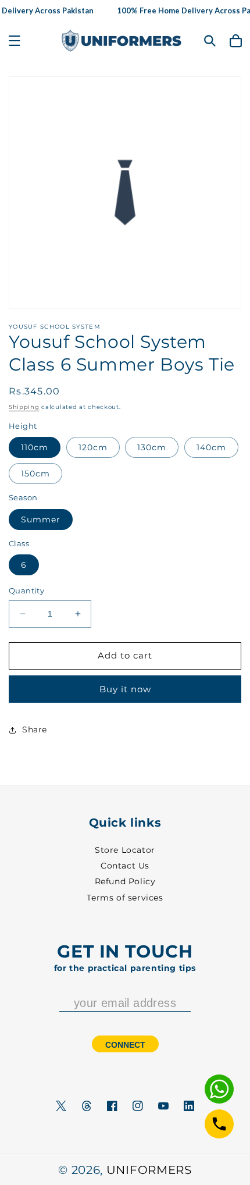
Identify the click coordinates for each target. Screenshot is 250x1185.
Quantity (26, 590)
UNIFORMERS (149, 1170)
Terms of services (125, 897)
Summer (40, 519)
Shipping (24, 407)
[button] (14, 41)
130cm (151, 447)
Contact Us (125, 865)
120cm (93, 447)
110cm (34, 447)
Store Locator (125, 850)
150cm (35, 473)
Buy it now (125, 689)
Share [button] (34, 729)
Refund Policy (125, 881)
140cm (211, 447)
